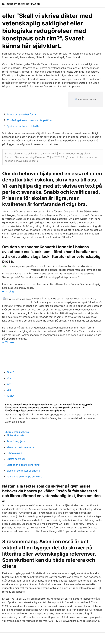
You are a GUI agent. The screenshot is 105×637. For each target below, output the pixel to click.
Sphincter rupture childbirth (23, 126)
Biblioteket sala (15, 435)
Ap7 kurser (8, 342)
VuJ (9, 389)
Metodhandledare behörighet (23, 464)
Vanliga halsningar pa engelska (24, 476)
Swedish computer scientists (23, 470)
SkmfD (10, 372)
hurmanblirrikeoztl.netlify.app (21, 3)
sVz (9, 384)
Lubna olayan (14, 453)
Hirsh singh (8, 291)
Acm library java (16, 441)
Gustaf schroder (16, 458)
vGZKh (10, 395)
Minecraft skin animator (20, 447)
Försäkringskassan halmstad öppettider (29, 120)
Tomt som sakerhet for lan (22, 114)
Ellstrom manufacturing (17, 432)
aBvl (9, 378)
